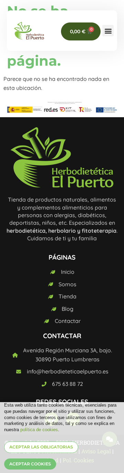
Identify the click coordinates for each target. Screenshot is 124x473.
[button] (108, 30)
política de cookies (39, 429)
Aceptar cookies (30, 463)
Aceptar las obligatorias (41, 446)
